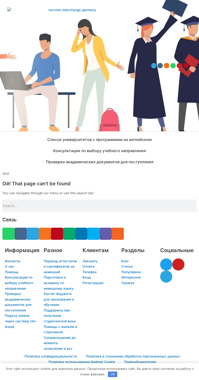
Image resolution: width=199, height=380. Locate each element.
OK (112, 374)
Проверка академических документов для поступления (99, 161)
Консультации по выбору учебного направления (99, 150)
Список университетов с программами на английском (99, 139)
